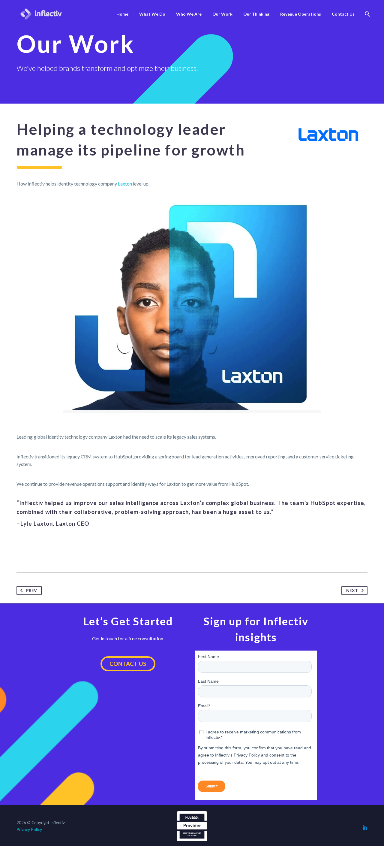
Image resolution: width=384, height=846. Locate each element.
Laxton (125, 183)
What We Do (152, 14)
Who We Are (189, 14)
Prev (31, 590)
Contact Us (343, 14)
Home (122, 14)
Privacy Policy (29, 829)
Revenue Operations (300, 14)
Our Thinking (256, 14)
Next (352, 590)
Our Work (222, 14)
